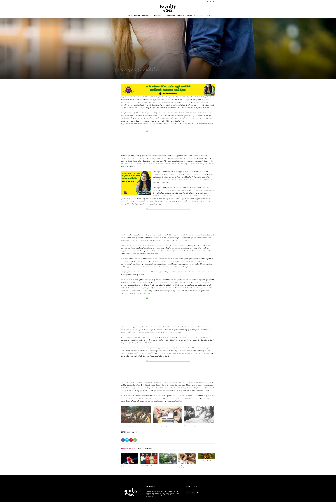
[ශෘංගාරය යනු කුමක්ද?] (136, 414)
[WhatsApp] (135, 440)
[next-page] (125, 471)
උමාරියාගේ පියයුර (125, 466)
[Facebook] (207, 1)
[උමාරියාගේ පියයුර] (129, 458)
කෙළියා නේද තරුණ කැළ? (204, 461)
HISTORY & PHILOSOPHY (142, 16)
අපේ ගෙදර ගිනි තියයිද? (146, 466)
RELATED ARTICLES (128, 449)
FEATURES (180, 16)
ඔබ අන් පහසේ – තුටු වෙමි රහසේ (193, 426)
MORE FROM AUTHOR (144, 449)
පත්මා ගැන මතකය (164, 466)
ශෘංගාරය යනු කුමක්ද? (127, 426)
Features (123, 65)
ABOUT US (209, 16)
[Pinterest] (131, 440)
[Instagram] (210, 1)
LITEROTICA (157, 16)
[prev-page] (122, 471)
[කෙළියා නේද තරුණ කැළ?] (206, 456)
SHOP (201, 16)
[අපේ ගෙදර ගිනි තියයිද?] (149, 458)
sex (136, 432)
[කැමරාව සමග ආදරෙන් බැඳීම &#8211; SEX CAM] (167, 414)
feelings (128, 432)
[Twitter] (213, 1)
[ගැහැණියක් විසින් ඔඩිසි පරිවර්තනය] (187, 458)
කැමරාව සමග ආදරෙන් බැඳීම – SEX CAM (164, 426)
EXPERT (189, 16)
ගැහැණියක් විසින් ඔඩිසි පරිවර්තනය (184, 466)
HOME (130, 16)
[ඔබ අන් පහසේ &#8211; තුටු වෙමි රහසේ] (199, 414)
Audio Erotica (170, 16)
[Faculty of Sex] (168, 8)
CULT (195, 16)
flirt (133, 432)
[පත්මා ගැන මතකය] (168, 458)
